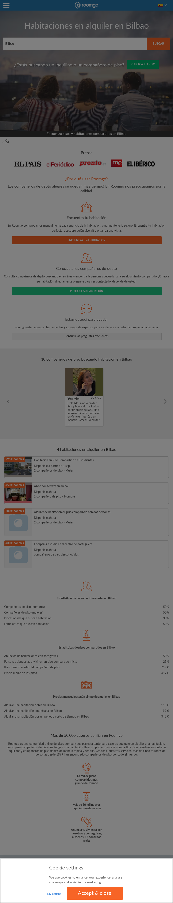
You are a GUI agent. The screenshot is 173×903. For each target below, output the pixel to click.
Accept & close (94, 893)
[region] (86, 880)
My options (54, 894)
